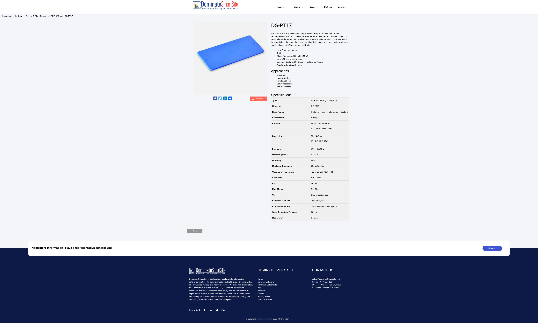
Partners (261, 291)
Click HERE (492, 248)
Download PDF (260, 98)
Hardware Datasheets (267, 285)
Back (195, 231)
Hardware (18, 16)
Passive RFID (32, 16)
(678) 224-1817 (326, 282)
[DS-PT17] (230, 58)
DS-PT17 (281, 25)
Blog (259, 288)
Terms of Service (265, 299)
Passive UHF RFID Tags (51, 16)
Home (260, 279)
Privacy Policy (264, 296)
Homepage (7, 16)
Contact (261, 293)
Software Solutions (266, 282)
